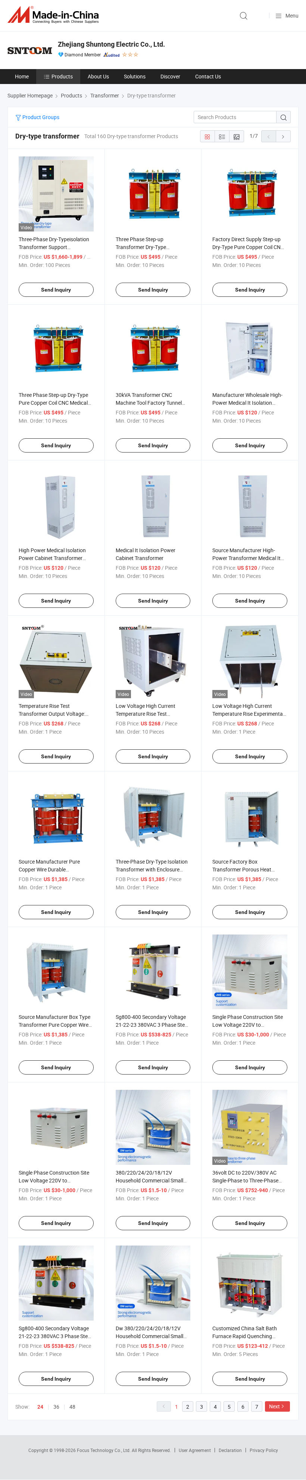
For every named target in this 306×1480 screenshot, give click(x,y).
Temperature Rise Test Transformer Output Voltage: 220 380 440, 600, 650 (52, 713)
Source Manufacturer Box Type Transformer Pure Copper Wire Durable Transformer (54, 1024)
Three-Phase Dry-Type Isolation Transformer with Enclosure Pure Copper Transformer (152, 869)
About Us (98, 76)
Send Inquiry (56, 290)
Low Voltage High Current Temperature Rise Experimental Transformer (248, 713)
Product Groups (40, 117)
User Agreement (195, 1450)
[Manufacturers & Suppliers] (54, 15)
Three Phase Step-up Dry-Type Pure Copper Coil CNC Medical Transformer (53, 402)
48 (72, 1406)
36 (56, 1406)
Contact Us (208, 76)
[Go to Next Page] (283, 136)
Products (62, 76)
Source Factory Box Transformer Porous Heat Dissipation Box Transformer (245, 869)
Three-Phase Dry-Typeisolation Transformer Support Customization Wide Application (55, 247)
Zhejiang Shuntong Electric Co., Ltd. (111, 44)
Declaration (230, 1450)
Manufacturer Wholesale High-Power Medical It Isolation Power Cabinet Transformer (247, 402)
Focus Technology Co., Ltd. (104, 1450)
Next (274, 1406)
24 (40, 1407)
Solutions (135, 76)
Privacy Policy (264, 1450)
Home (22, 76)
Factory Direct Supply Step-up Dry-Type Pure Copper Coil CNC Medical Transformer (248, 247)
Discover (170, 76)
